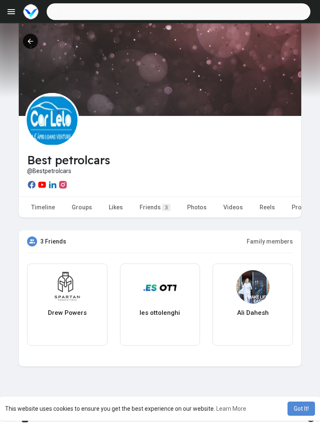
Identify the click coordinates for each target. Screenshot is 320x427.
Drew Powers (67, 312)
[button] (178, 11)
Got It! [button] (301, 408)
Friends (154, 207)
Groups (82, 207)
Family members (270, 241)
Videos (233, 207)
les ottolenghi (160, 312)
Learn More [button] (231, 408)
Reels (267, 207)
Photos (197, 207)
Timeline (43, 207)
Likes (116, 207)
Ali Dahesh (253, 312)
